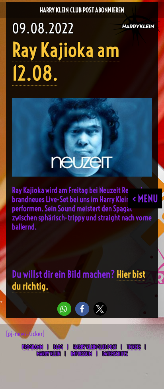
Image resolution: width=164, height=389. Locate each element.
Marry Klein (49, 353)
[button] (64, 309)
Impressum (81, 353)
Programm (32, 347)
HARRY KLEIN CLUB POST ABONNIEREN (82, 10)
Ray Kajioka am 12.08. (65, 61)
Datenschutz (114, 353)
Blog (58, 347)
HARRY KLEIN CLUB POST (95, 347)
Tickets (134, 347)
